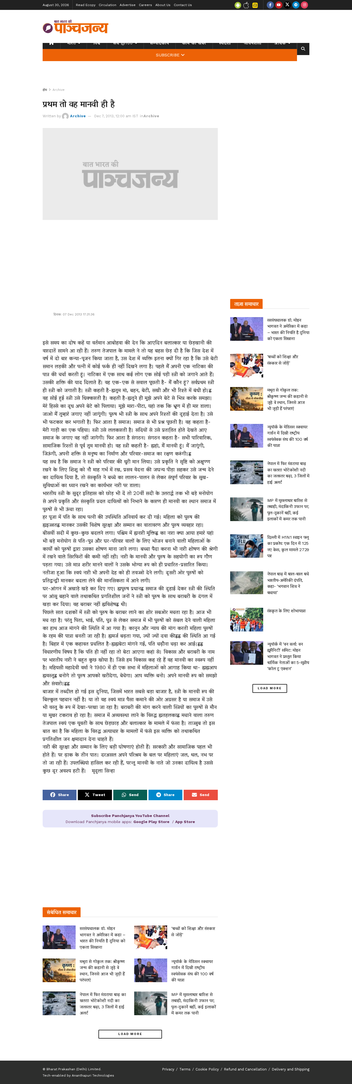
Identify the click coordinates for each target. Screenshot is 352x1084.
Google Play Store (151, 821)
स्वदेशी (225, 42)
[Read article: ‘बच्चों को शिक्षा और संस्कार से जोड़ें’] (150, 937)
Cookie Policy (207, 1069)
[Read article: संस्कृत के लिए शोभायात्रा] (246, 619)
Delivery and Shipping (290, 1069)
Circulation (107, 5)
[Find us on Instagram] (304, 5)
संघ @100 (123, 42)
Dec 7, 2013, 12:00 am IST (116, 116)
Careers (145, 5)
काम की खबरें (194, 42)
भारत (71, 42)
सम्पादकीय (159, 42)
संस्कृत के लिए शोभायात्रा (286, 610)
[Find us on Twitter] (287, 5)
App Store (185, 821)
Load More (130, 1034)
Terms (185, 1069)
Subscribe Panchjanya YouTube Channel (130, 815)
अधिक (280, 42)
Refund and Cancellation (245, 1069)
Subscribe (168, 55)
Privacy (168, 1069)
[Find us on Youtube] (278, 5)
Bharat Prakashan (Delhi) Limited (73, 1069)
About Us (162, 5)
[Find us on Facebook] (270, 5)
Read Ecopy (85, 5)
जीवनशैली (253, 42)
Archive (59, 90)
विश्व (96, 42)
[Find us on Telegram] (295, 5)
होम (45, 90)
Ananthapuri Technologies (93, 1075)
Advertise (128, 5)
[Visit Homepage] (76, 26)
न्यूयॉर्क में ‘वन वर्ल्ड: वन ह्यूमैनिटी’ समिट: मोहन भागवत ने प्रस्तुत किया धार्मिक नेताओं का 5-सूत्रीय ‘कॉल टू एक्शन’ (288, 656)
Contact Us (183, 5)
